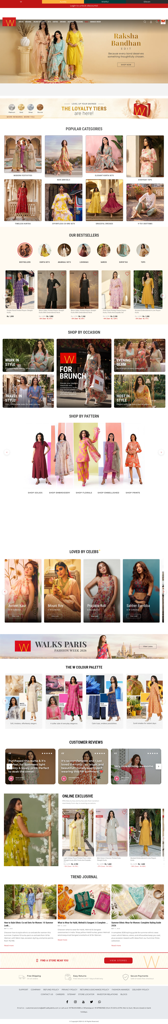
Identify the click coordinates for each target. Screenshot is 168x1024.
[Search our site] (145, 22)
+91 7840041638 (74, 1008)
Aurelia (63, 2)
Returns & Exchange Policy (94, 989)
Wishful (105, 2)
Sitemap (71, 994)
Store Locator (86, 994)
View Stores (118, 960)
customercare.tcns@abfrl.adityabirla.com (42, 1008)
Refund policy (51, 989)
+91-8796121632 (100, 1008)
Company (36, 989)
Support (23, 989)
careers (60, 994)
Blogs (123, 994)
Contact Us (47, 994)
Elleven (147, 2)
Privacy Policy (69, 989)
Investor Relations (107, 994)
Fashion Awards (121, 989)
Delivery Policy (140, 989)
